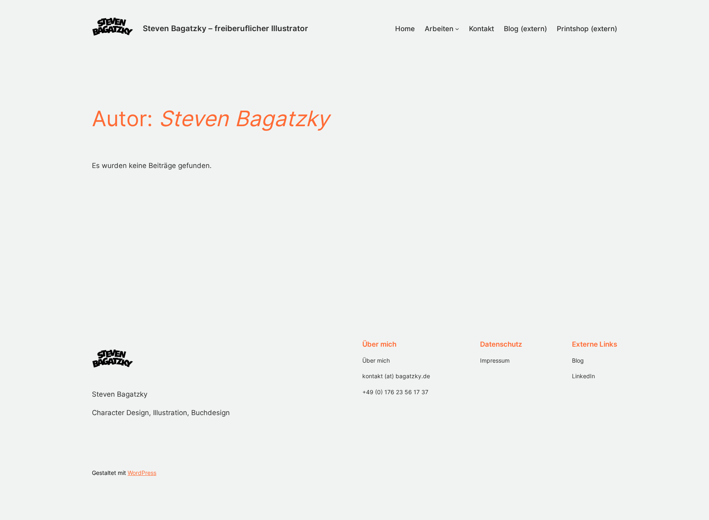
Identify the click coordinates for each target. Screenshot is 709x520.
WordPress (142, 472)
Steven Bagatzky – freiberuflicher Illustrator (225, 28)
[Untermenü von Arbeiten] (457, 29)
